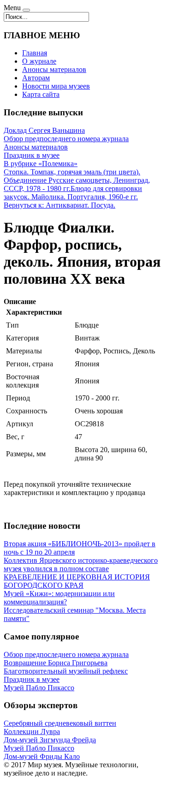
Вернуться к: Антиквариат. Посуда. (59, 205)
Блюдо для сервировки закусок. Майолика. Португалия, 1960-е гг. (73, 193)
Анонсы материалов (54, 69)
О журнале (39, 61)
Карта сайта (41, 94)
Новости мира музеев (56, 86)
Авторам (36, 78)
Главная (34, 53)
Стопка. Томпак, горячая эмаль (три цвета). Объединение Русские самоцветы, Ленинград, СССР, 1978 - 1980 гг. (77, 180)
